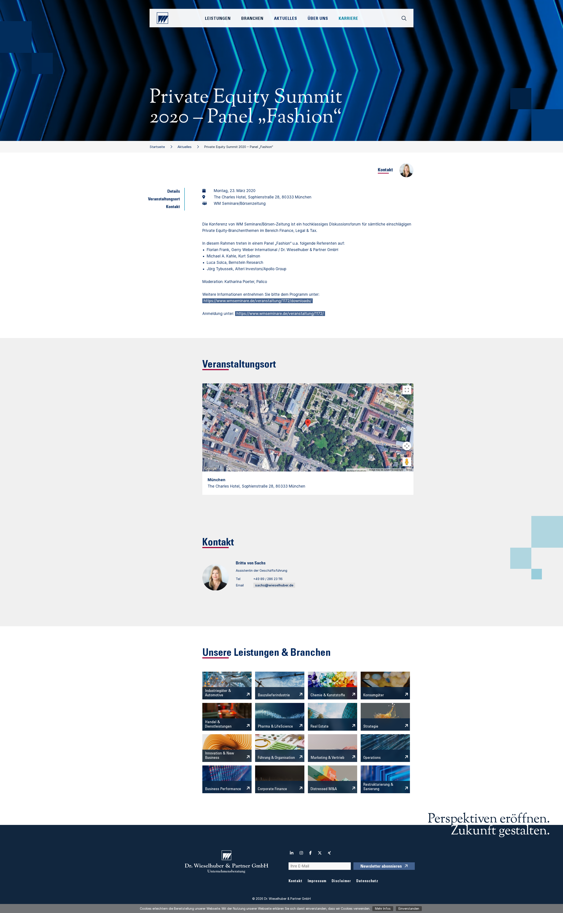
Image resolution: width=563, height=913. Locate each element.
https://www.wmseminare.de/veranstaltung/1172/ (280, 313)
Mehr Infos (383, 908)
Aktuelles (184, 147)
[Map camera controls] (406, 446)
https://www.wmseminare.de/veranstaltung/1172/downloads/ (257, 301)
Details (173, 192)
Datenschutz (367, 881)
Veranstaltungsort (164, 199)
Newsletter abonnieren (381, 867)
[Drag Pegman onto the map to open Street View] (406, 461)
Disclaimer (341, 881)
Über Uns (318, 19)
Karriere (348, 19)
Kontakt (173, 207)
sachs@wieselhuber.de (274, 585)
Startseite (157, 147)
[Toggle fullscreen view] (406, 390)
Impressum (317, 881)
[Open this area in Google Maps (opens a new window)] (210, 468)
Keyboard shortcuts (356, 471)
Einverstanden (408, 908)
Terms (409, 470)
